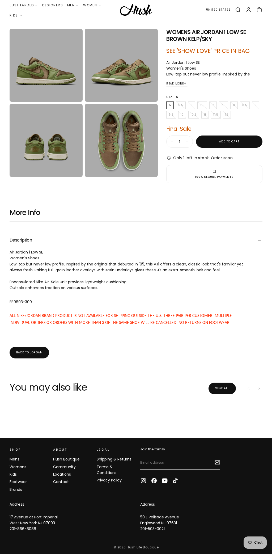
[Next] (259, 388)
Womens (18, 467)
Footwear (18, 481)
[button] (218, 10)
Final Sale (178, 129)
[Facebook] (154, 480)
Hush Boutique (66, 459)
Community (64, 467)
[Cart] (259, 10)
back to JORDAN (29, 352)
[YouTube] (165, 480)
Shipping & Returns (114, 459)
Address (17, 504)
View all (222, 388)
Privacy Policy (109, 480)
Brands (16, 489)
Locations (62, 474)
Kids (14, 15)
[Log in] (248, 10)
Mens (14, 459)
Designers (52, 5)
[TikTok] (175, 480)
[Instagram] (143, 480)
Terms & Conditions (107, 469)
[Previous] (248, 388)
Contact (61, 481)
